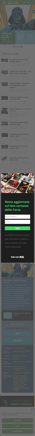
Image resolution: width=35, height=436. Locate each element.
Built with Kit (17, 257)
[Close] (31, 176)
